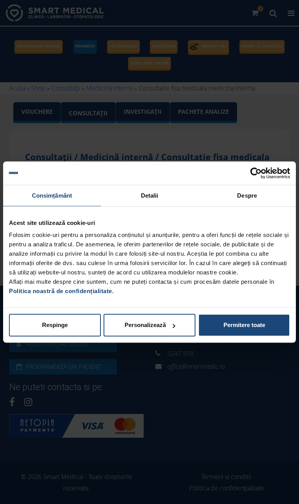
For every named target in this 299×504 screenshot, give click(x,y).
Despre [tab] (247, 195)
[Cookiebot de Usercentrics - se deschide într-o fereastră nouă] (256, 173)
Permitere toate (244, 325)
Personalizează (145, 325)
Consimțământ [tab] (52, 195)
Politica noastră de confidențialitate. (61, 291)
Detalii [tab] (149, 195)
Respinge (55, 325)
